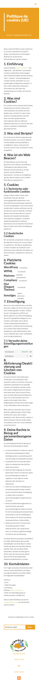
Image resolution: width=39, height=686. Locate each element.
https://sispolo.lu (22, 68)
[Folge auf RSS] (19, 678)
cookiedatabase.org (11, 602)
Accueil (9, 35)
